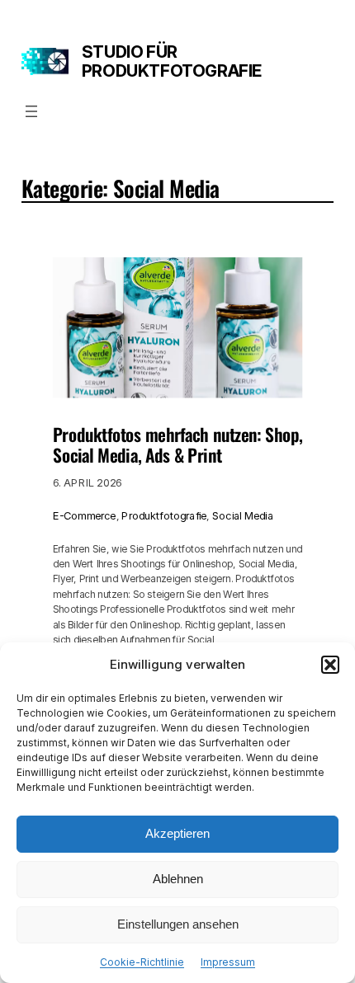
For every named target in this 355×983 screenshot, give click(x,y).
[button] (330, 664)
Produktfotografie (163, 516)
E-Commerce (84, 516)
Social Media (241, 516)
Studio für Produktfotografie (172, 61)
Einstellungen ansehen (178, 924)
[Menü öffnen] (31, 111)
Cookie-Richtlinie (142, 962)
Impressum (228, 962)
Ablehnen (178, 879)
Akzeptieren (177, 833)
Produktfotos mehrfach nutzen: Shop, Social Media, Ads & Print (178, 444)
